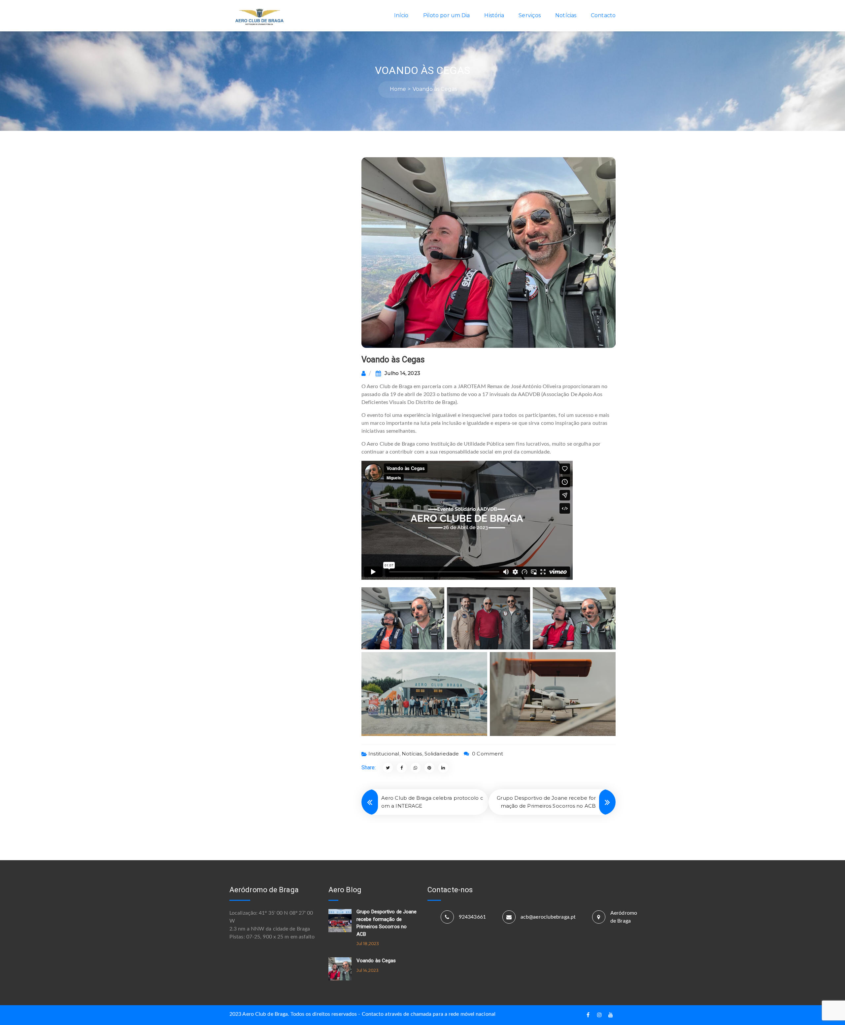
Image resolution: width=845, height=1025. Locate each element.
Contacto (603, 15)
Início (401, 15)
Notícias (565, 15)
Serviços (530, 15)
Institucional (383, 753)
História (494, 15)
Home (398, 89)
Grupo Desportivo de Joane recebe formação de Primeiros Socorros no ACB (546, 802)
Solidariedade (441, 753)
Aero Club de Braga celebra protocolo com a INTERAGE (432, 802)
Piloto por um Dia (446, 15)
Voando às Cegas (376, 961)
